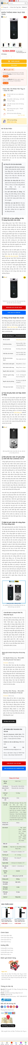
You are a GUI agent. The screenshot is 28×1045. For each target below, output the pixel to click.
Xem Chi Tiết (21, 115)
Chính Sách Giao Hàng (7, 937)
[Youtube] (11, 1007)
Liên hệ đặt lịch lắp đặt (14, 763)
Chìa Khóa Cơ (18, 412)
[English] (12, 0)
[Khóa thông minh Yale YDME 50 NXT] (21, 913)
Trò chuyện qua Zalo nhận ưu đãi (14, 768)
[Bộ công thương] (6, 999)
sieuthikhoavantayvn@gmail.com (13, 993)
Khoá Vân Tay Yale (12, 327)
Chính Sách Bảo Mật (6, 935)
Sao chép (5, 76)
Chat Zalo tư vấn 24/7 (14, 312)
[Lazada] (17, 1007)
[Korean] (16, 0)
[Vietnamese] (10, 0)
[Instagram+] (8, 1007)
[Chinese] (14, 0)
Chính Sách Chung (6, 941)
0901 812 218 (12, 122)
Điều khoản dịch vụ (6, 954)
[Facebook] (2, 1007)
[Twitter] (5, 1007)
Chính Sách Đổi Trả (6, 939)
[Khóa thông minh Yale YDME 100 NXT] (7, 913)
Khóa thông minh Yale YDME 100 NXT (6, 920)
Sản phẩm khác (7, 904)
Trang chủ (5, 7)
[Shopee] (14, 1007)
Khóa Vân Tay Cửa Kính (11, 256)
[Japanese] (18, 0)
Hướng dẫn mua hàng (7, 948)
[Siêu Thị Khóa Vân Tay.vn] (4, 2)
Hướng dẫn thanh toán (7, 950)
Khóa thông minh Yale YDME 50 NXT (20, 920)
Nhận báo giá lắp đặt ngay (14, 307)
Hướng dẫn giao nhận (7, 952)
